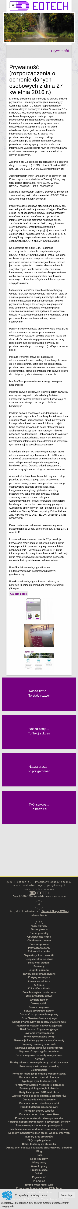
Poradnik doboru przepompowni (39, 1107)
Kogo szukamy (39, 1158)
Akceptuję (67, 1195)
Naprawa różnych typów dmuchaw (39, 1051)
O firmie (39, 985)
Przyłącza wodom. (39, 947)
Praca (39, 1155)
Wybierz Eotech (39, 999)
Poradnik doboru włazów (39, 1110)
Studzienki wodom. (39, 962)
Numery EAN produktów (39, 1136)
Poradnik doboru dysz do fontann (39, 1077)
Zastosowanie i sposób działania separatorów (39, 1095)
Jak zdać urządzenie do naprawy (39, 1014)
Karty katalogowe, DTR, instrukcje (39, 1092)
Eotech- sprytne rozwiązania (39, 992)
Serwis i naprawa (39, 1007)
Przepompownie (39, 944)
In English (39, 1180)
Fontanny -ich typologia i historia (39, 1088)
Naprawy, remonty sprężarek (39, 1044)
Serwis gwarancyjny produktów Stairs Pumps (39, 1021)
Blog (39, 1151)
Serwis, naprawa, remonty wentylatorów (39, 1055)
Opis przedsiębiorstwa (39, 996)
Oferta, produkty (39, 933)
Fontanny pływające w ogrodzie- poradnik (39, 1084)
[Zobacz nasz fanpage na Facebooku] (39, 904)
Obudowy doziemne (39, 936)
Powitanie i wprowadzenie (39, 1033)
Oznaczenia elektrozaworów (39, 1099)
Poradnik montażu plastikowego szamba (39, 1118)
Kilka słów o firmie (39, 988)
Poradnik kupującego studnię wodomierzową (39, 1073)
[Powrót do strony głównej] (39, 892)
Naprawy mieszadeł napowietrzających (39, 1025)
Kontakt (39, 1058)
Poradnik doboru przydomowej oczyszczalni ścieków (39, 1121)
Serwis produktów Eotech (39, 1010)
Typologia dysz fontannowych (39, 1081)
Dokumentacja (39, 1069)
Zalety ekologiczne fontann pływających (39, 1125)
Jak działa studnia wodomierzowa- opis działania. (39, 1129)
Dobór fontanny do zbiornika (39, 1144)
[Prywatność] (39, 608)
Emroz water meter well (39, 1184)
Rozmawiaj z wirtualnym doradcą (39, 1066)
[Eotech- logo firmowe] (39, 635)
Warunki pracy (39, 1166)
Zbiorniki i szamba (39, 951)
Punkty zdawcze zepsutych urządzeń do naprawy (39, 1062)
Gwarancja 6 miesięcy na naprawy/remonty (39, 1040)
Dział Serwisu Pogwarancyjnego (39, 1029)
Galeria (39, 1173)
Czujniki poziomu (39, 970)
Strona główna (39, 929)
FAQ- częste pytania (39, 1140)
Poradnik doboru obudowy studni (39, 1103)
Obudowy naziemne (39, 940)
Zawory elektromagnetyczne (39, 973)
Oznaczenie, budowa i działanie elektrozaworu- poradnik (39, 1147)
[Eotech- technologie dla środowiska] (39, 661)
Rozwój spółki (39, 1003)
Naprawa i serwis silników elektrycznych (39, 1047)
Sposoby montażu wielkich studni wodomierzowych (39, 1132)
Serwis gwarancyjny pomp (39, 1036)
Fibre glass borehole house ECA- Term (39, 1188)
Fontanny (39, 966)
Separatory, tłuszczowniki (39, 955)
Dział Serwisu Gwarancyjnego (39, 1018)
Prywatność (39, 1177)
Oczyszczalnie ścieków (39, 959)
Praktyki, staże (39, 1170)
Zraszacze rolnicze (39, 981)
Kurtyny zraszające (39, 977)
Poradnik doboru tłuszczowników (39, 1114)
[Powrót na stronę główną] (39, 6)
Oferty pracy (39, 1162)
